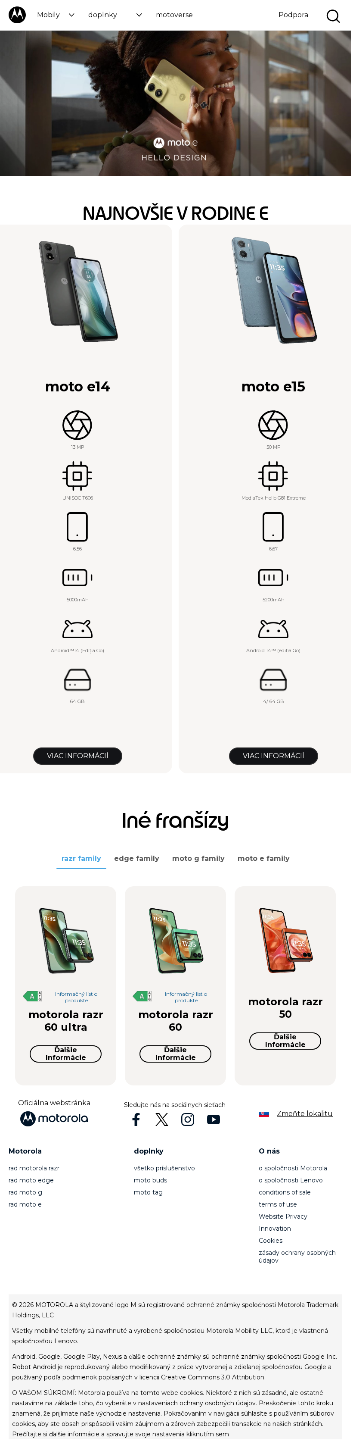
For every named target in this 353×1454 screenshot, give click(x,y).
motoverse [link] (174, 15)
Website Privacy (283, 1216)
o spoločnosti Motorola (293, 1168)
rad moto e (25, 1204)
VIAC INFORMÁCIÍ (77, 756)
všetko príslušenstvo (164, 1168)
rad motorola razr (34, 1168)
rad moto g (25, 1192)
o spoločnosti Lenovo (291, 1180)
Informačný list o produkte (76, 997)
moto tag (148, 1192)
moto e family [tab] (264, 858)
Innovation (275, 1228)
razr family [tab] (81, 858)
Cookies (270, 1240)
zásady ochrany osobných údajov (297, 1256)
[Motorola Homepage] (17, 21)
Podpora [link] (293, 15)
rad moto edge (31, 1180)
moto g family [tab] (198, 858)
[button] (56, 15)
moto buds (150, 1180)
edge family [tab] (136, 858)
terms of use (278, 1204)
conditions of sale (285, 1192)
